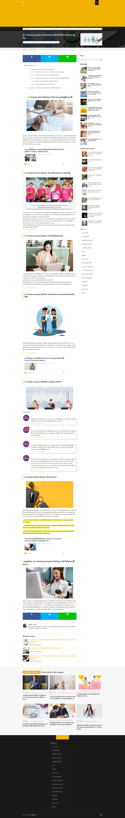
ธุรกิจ (68, 720)
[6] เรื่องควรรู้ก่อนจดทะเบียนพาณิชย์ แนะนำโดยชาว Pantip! (45, 648)
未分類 (83, 293)
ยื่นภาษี (42, 721)
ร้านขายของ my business (87, 270)
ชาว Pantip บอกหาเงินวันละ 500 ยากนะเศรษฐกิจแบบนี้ (41, 69)
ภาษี (29, 721)
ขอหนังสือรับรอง (81, 721)
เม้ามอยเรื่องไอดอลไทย (87, 277)
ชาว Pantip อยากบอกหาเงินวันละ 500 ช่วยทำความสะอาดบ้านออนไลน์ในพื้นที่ (50, 78)
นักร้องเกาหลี (85, 259)
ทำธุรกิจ (58, 720)
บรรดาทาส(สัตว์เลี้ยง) (86, 262)
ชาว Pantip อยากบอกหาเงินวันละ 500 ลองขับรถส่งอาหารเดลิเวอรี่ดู (48, 72)
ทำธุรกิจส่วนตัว (63, 720)
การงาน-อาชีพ (85, 232)
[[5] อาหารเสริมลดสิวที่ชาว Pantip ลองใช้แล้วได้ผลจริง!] (83, 141)
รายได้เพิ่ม (91, 691)
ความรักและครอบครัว (87, 244)
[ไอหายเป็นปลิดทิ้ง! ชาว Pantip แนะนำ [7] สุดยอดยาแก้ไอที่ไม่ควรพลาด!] (83, 86)
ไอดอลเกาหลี (85, 289)
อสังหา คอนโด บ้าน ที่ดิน (87, 274)
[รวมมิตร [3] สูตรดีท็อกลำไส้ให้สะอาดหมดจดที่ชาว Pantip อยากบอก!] (83, 118)
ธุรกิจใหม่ (71, 720)
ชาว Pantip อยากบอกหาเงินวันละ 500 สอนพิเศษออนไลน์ (45, 75)
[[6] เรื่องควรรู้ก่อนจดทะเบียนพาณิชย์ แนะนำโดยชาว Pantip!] (26, 650)
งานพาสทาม (50, 42)
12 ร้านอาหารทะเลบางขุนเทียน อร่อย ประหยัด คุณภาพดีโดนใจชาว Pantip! (95, 169)
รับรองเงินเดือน (94, 721)
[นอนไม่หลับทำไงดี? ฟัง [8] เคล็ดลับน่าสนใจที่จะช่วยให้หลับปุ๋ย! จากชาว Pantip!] (83, 78)
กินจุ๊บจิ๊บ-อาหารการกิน (87, 240)
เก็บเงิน (95, 691)
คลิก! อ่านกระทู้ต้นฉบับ (28, 229)
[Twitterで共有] (50, 58)
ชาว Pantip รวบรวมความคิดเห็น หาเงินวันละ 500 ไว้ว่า (45, 81)
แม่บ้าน (51, 694)
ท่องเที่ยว (84, 255)
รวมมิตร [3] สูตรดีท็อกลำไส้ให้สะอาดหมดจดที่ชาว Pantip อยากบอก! (94, 117)
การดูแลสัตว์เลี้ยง (86, 236)
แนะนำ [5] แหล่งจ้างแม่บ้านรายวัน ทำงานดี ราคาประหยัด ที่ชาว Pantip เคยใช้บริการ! (62, 697)
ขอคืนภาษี (26, 721)
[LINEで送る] (67, 58)
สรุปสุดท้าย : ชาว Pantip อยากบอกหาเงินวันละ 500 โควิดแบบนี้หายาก (44, 87)
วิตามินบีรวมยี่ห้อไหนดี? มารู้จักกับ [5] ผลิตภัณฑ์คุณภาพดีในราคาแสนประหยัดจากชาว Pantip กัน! (95, 109)
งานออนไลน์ (55, 42)
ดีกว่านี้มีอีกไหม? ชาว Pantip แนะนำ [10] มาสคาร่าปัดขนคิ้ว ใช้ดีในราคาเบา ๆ (95, 125)
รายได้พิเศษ (86, 691)
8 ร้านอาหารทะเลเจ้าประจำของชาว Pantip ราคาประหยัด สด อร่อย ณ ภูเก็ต (95, 215)
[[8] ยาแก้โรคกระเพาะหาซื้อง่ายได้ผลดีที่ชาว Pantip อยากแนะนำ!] (83, 102)
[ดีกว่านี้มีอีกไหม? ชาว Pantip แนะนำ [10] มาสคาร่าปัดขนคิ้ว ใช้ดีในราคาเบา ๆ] (83, 126)
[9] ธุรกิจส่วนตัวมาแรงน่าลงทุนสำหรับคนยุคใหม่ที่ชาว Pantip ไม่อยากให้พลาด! (62, 723)
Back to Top (62, 737)
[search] (101, 29)
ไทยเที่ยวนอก (85, 281)
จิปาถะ (83, 251)
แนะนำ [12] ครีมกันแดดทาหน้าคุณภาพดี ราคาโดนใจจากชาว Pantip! (94, 133)
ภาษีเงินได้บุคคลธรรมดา (35, 721)
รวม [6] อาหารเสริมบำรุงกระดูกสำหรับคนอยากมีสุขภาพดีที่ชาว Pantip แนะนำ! (94, 69)
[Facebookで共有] (32, 58)
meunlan (33, 814)
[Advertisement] (62, 16)
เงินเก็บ (98, 691)
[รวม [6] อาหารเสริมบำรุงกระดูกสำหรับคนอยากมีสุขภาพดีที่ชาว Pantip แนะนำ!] (83, 70)
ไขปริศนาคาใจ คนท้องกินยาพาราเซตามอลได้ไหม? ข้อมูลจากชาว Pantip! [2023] (94, 93)
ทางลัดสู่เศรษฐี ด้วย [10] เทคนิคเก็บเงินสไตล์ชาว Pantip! (88, 695)
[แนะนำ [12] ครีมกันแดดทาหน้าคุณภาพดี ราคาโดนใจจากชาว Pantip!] (83, 134)
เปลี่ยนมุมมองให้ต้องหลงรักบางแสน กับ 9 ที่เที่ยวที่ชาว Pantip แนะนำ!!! (95, 184)
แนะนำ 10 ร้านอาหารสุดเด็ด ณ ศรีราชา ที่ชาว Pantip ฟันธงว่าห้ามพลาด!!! (95, 153)
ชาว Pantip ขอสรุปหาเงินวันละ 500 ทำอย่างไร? (43, 84)
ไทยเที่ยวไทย (85, 285)
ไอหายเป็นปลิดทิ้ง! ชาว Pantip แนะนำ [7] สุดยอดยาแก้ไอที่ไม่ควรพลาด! (95, 85)
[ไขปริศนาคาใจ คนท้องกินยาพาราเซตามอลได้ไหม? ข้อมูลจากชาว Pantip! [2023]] (83, 94)
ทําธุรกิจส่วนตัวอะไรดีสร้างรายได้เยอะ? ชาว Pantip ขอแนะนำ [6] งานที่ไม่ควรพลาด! (34, 697)
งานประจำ (45, 42)
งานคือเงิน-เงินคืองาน (35, 42)
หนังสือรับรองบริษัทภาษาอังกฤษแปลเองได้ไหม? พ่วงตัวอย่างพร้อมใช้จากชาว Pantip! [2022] (89, 727)
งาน (42, 42)
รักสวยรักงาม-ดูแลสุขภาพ (87, 266)
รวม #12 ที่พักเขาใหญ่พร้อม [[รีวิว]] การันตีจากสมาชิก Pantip (94, 207)
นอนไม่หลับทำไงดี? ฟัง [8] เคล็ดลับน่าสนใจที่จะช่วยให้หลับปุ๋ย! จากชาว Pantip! (95, 77)
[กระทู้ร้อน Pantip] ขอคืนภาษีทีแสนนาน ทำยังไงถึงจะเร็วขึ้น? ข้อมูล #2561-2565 (35, 725)
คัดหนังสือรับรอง (88, 721)
